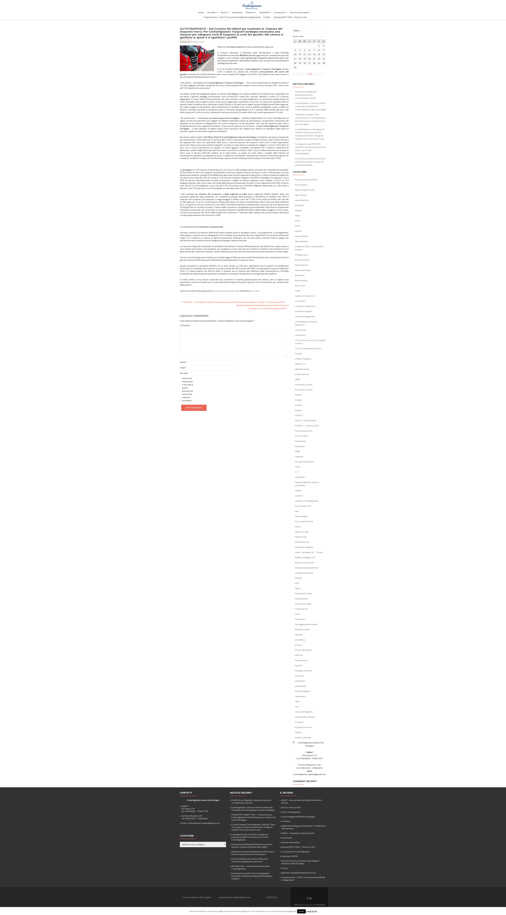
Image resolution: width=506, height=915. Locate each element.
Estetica (298, 405)
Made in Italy (301, 537)
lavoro (298, 526)
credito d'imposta (303, 358)
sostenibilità (300, 686)
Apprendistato (301, 236)
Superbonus (300, 696)
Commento (185, 327)
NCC (297, 583)
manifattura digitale (304, 547)
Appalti (298, 231)
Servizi (224, 12)
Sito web (184, 373)
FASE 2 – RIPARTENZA (305, 420)
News (297, 588)
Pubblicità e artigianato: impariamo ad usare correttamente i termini (306, 94)
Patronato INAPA (289, 856)
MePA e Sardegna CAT (305, 557)
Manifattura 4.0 (302, 542)
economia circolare (303, 384)
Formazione (237, 12)
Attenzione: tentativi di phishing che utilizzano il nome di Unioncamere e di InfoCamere (252, 852)
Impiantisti (300, 477)
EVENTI (299, 415)
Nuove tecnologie (303, 603)
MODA (298, 578)
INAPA (298, 490)
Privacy (298, 645)
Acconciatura (301, 184)
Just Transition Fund (304, 521)
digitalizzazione (302, 369)
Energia (298, 400)
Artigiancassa (301, 254)
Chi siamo (211, 12)
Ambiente (299, 205)
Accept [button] (301, 911)
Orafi (297, 614)
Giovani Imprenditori (304, 461)
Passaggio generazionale (306, 624)
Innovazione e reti (303, 506)
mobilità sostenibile (304, 573)
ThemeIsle (320, 904)
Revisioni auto (301, 660)
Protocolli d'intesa (303, 650)
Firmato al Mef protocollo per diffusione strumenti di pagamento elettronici (249, 860)
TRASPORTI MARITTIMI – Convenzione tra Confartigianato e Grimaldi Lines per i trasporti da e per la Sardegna (253, 817)
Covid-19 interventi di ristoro (308, 348)
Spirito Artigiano (302, 691)
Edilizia (298, 394)
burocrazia (300, 285)
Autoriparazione (302, 260)
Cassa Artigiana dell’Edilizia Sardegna (298, 816)
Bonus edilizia (301, 280)
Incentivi (299, 495)
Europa (298, 410)
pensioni (299, 634)
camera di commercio (305, 296)
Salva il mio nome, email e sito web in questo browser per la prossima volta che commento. (187, 389)
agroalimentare (302, 200)
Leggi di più (311, 911)
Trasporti (299, 722)
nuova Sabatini (301, 598)
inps (297, 511)
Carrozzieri (300, 301)
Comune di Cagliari (303, 311)
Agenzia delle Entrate (304, 189)
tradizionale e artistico (305, 717)
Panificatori (300, 619)
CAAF (298, 290)
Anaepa (298, 210)
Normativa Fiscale (303, 593)
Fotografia (300, 446)
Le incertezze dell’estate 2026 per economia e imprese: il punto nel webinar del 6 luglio (310, 161)
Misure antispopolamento (306, 567)
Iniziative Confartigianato (306, 501)
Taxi (297, 706)
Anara (297, 220)
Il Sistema (249, 12)
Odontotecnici (301, 609)
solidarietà (300, 681)
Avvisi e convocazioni (299, 12)
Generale (230, 291)
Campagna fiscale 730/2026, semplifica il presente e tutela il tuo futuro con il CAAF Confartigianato (249, 837)
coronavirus (300, 335)
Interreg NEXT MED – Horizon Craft (290, 17)
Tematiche (264, 12)
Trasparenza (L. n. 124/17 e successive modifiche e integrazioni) (231, 17)
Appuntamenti (301, 241)
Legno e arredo (301, 531)
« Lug (309, 74)
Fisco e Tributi (301, 436)
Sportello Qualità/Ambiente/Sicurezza (298, 872)
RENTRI (299, 655)
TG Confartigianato (304, 711)
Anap (297, 215)
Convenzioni (279, 12)
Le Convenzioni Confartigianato (295, 851)
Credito (266, 17)
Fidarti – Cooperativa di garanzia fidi (297, 833)
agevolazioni (300, 195)
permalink (255, 291)
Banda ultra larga (302, 270)
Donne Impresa (302, 374)
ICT (297, 472)
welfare (298, 732)
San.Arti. (299, 665)
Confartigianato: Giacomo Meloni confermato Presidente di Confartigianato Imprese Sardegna (310, 106)
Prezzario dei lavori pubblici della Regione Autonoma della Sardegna (300, 862)
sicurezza (299, 675)
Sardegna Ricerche (303, 670)
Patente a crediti (302, 629)
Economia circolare (303, 389)
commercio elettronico (305, 306)
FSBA (297, 451)
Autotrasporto (219, 291)
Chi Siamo (285, 821)
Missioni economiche (304, 562)
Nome (183, 362)
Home (201, 12)
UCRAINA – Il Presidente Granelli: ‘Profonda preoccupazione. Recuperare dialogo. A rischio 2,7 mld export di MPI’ (232, 302)
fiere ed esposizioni (303, 430)
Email (183, 367)
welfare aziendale (303, 737)
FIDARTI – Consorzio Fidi (306, 425)
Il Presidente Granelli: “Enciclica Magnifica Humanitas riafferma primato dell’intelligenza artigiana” (251, 876)
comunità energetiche (305, 316)
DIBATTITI (300, 364)
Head (237, 291)
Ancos (298, 225)
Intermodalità (301, 516)
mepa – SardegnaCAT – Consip (309, 552)
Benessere (299, 275)
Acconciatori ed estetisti (306, 179)
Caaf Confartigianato (291, 812)
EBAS (297, 379)
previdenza (300, 639)
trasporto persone (303, 727)
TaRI (297, 701)
